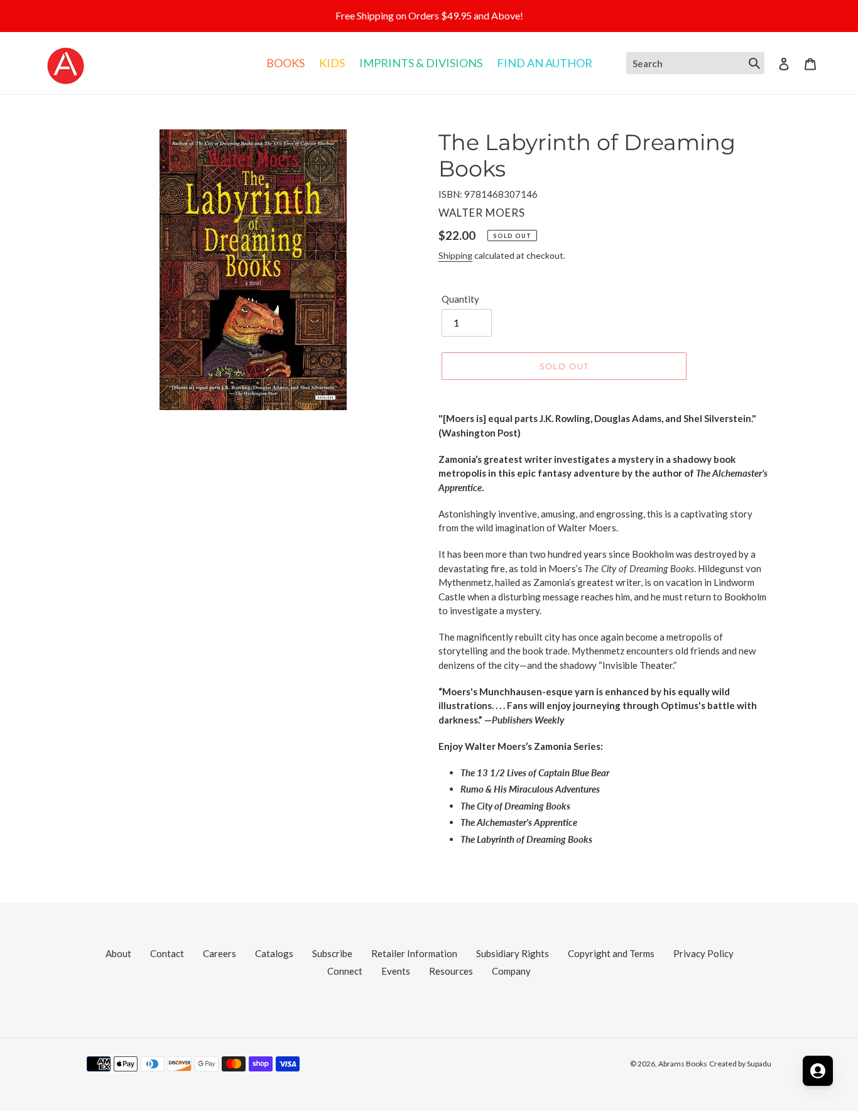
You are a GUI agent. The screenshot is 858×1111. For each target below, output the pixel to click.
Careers (219, 953)
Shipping (455, 255)
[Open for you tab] (818, 1071)
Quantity (460, 299)
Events (395, 971)
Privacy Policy (703, 953)
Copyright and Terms (611, 953)
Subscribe (332, 953)
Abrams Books (682, 1063)
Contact (167, 953)
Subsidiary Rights (512, 953)
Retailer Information (414, 953)
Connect (344, 971)
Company (511, 971)
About (118, 953)
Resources (451, 971)
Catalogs (274, 953)
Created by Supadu (740, 1063)
